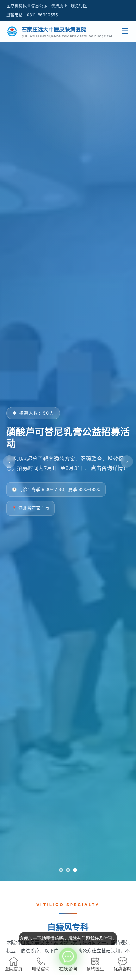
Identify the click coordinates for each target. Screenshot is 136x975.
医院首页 (13, 968)
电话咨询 (41, 968)
